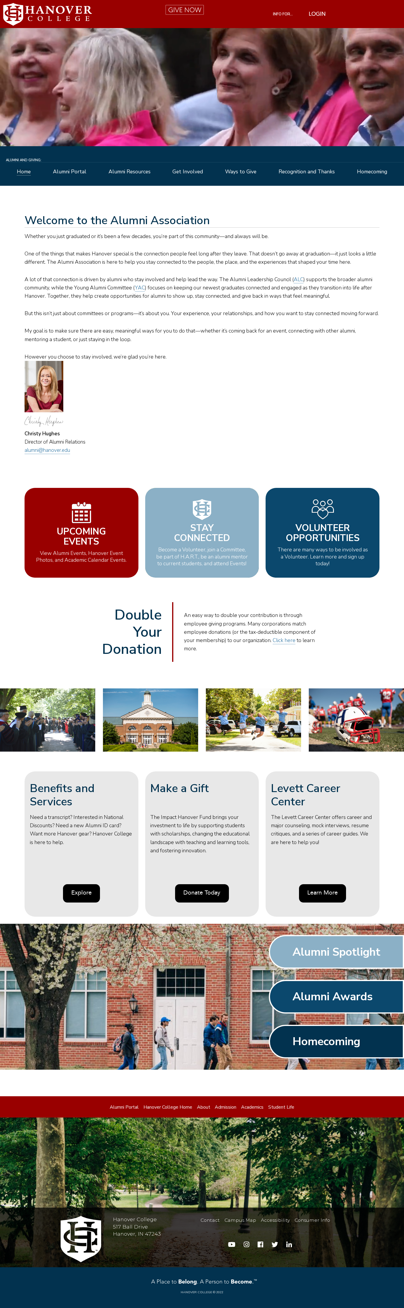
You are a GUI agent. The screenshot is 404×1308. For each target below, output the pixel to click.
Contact (210, 1220)
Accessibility (275, 1220)
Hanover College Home (167, 1107)
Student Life (281, 1107)
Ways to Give (240, 172)
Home (24, 172)
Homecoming (372, 172)
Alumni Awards (333, 996)
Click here (284, 640)
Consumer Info (312, 1220)
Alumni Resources (130, 172)
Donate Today (201, 893)
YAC (140, 287)
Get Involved (187, 172)
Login (317, 14)
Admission (225, 1107)
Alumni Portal (69, 172)
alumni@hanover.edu (47, 450)
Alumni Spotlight (336, 952)
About (203, 1107)
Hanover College (196, 1292)
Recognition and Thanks (307, 172)
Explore (81, 893)
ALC (298, 279)
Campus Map (240, 1220)
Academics (252, 1107)
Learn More (322, 893)
